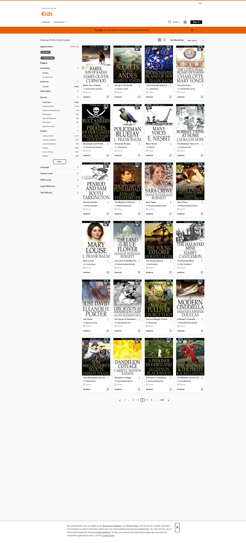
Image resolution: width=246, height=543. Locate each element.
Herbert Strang (90, 381)
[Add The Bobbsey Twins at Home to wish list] (201, 155)
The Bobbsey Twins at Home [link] (189, 144)
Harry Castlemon (186, 264)
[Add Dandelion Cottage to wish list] (139, 389)
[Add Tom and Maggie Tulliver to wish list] (170, 331)
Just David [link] (87, 319)
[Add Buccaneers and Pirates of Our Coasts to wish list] (107, 155)
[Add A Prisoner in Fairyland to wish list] (170, 389)
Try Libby (99, 30)
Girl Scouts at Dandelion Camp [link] (126, 319)
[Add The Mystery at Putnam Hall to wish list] (139, 214)
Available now (48, 77)
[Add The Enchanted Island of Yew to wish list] (170, 97)
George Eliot (152, 323)
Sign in (196, 22)
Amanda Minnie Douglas (188, 323)
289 (162, 400)
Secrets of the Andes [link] (123, 85)
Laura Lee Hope (185, 147)
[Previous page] (119, 400)
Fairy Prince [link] (182, 202)
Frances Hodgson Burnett (157, 206)
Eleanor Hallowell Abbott (188, 206)
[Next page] (168, 400)
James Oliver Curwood (93, 89)
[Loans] (185, 22)
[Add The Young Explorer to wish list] (170, 272)
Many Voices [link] (151, 144)
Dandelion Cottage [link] (123, 378)
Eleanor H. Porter (91, 323)
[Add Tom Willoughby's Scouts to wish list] (107, 389)
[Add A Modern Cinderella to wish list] (201, 331)
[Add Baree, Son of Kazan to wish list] (107, 97)
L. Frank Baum (153, 89)
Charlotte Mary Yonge (187, 89)
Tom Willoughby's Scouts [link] (94, 378)
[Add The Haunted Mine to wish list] (201, 272)
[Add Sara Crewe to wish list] (170, 214)
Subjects (46, 22)
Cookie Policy (108, 535)
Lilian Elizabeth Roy (124, 323)
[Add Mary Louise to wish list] (107, 272)
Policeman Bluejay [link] (123, 144)
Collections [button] (59, 22)
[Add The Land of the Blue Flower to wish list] (139, 272)
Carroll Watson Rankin (124, 381)
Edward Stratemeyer (124, 206)
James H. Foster (122, 89)
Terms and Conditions (112, 526)
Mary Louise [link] (88, 261)
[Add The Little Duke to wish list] (201, 97)
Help (200, 3)
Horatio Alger (153, 264)
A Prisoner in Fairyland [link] (156, 378)
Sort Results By (177, 40)
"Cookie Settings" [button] (102, 532)
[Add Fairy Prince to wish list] (201, 214)
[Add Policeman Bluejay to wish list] (139, 155)
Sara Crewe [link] (151, 202)
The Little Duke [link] (184, 85)
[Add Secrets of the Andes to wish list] (139, 97)
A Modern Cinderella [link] (186, 319)
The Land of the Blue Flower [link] (126, 261)
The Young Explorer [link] (154, 261)
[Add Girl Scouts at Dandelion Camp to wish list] (139, 331)
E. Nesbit (151, 147)
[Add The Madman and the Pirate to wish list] (201, 389)
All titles (45, 73)
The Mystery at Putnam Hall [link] (126, 202)
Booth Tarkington (91, 206)
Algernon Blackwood (155, 381)
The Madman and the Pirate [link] (189, 378)
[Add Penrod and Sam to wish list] (107, 214)
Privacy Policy (132, 526)
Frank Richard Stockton (93, 147)
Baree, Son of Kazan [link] (92, 85)
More (59, 162)
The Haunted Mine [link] (185, 261)
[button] (173, 22)
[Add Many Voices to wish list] (170, 155)
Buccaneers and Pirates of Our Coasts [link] (95, 144)
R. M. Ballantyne (185, 381)
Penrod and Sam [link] (90, 202)
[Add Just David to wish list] (107, 331)
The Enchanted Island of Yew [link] (157, 85)
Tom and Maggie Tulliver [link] (156, 319)
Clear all (74, 46)
